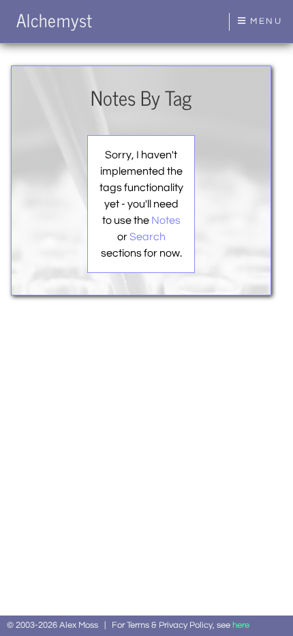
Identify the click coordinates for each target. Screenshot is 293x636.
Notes (166, 220)
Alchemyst (54, 19)
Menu (264, 21)
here (240, 625)
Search (147, 236)
